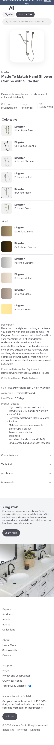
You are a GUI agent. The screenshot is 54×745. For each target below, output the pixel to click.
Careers (6, 655)
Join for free (25, 14)
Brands (6, 619)
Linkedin (35, 730)
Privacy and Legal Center (16, 676)
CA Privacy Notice (12, 681)
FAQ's (5, 671)
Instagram (8, 730)
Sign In (9, 14)
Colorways (10, 119)
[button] (4, 8)
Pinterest (22, 730)
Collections (8, 630)
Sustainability (9, 650)
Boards (6, 625)
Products (7, 614)
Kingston (5, 72)
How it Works (9, 645)
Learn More (11, 533)
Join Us (10, 716)
